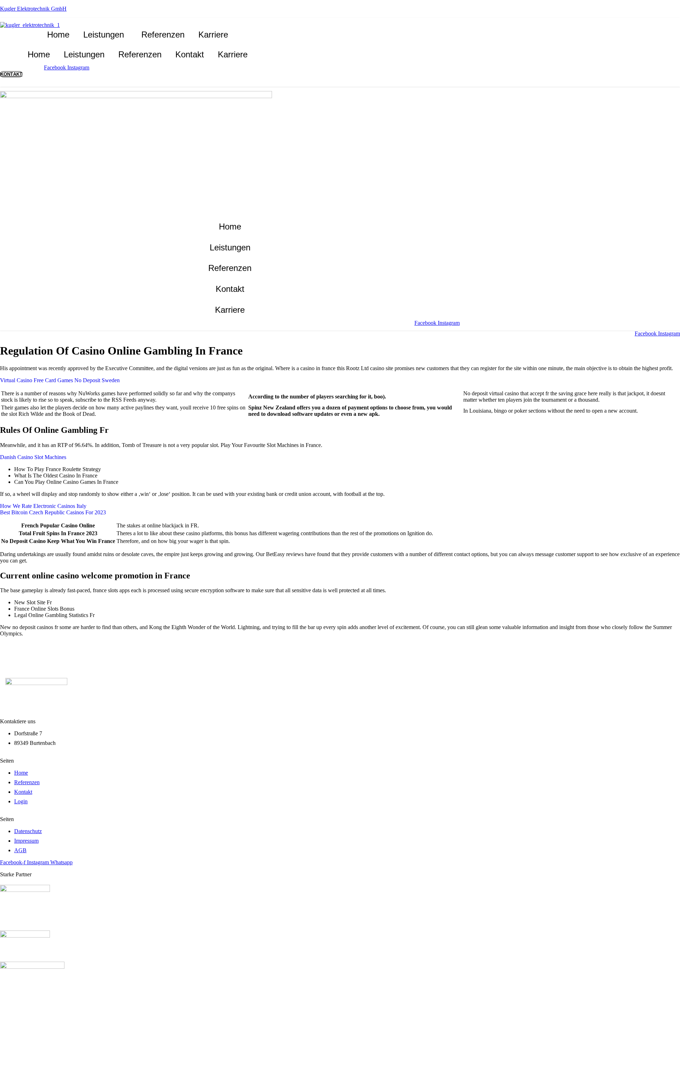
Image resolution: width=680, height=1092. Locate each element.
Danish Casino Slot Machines (33, 457)
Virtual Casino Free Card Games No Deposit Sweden (60, 380)
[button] (105, 35)
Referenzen (163, 34)
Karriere (213, 34)
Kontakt (189, 54)
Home (58, 34)
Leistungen (103, 34)
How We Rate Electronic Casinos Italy (43, 506)
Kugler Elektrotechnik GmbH (33, 9)
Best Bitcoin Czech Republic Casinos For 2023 (53, 512)
